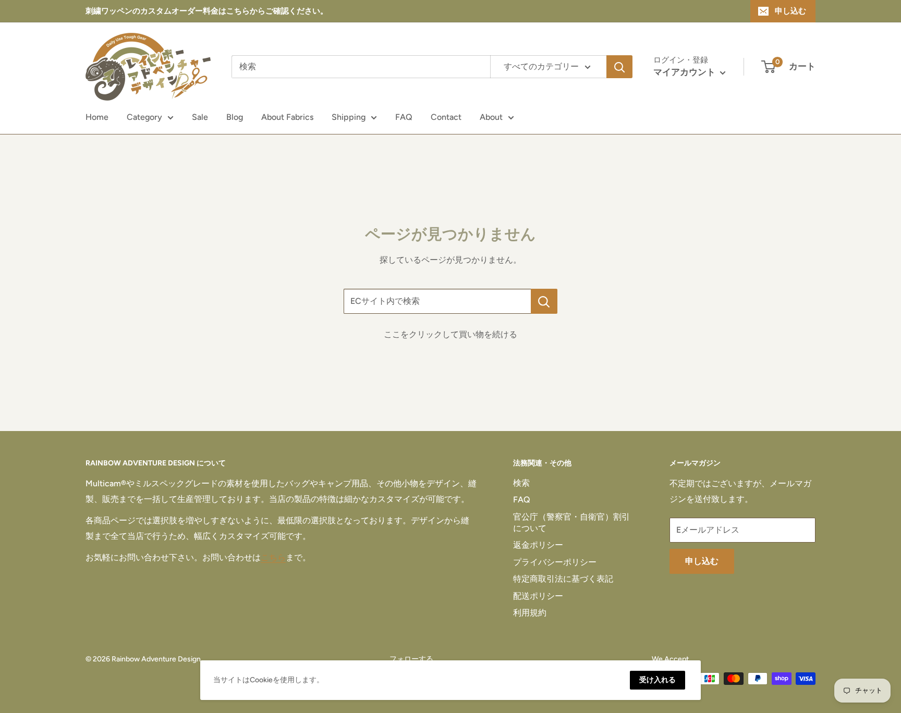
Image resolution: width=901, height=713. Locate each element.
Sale (200, 117)
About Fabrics (287, 117)
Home (97, 117)
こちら (273, 557)
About (491, 117)
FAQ (403, 117)
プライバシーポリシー (554, 562)
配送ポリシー (538, 596)
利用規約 (529, 613)
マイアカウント (685, 72)
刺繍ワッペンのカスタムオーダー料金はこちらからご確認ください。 (207, 11)
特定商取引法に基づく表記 (563, 579)
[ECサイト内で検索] (544, 301)
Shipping (349, 117)
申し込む (790, 11)
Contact (446, 117)
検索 (521, 483)
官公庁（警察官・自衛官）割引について (571, 522)
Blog (234, 117)
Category (144, 117)
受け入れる (657, 679)
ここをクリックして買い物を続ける (450, 334)
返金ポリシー (538, 545)
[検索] (619, 66)
